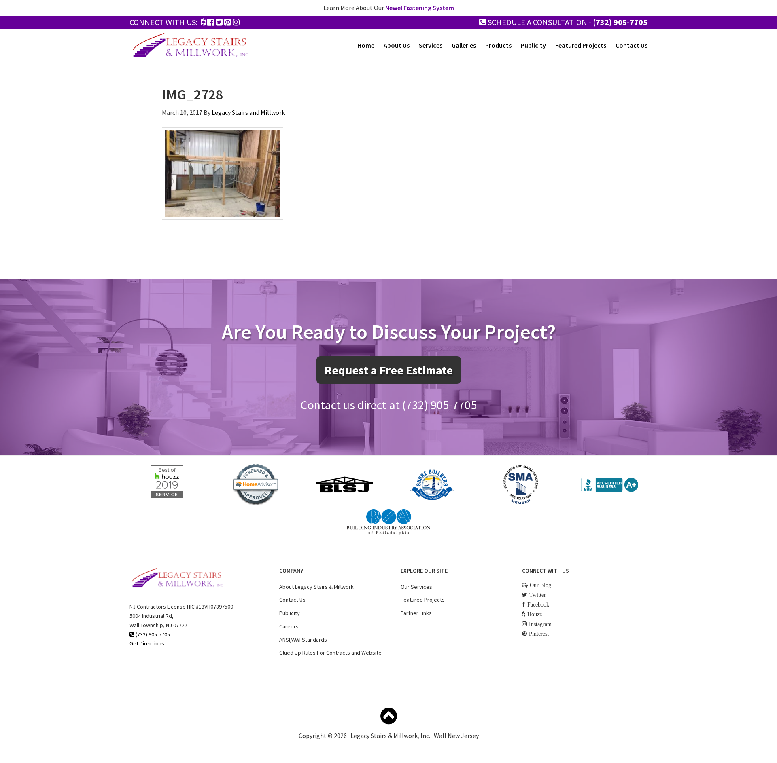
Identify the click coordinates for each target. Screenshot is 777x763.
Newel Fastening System (419, 8)
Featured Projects (423, 599)
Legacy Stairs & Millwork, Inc (190, 45)
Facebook (538, 604)
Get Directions (147, 643)
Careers (289, 626)
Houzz (534, 614)
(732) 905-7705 (620, 22)
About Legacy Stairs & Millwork (316, 586)
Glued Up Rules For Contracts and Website (330, 652)
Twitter (537, 595)
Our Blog (540, 585)
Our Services (416, 586)
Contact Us (292, 599)
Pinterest (539, 633)
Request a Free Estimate (389, 370)
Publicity (289, 613)
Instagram (540, 624)
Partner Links (416, 613)
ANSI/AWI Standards (303, 639)
